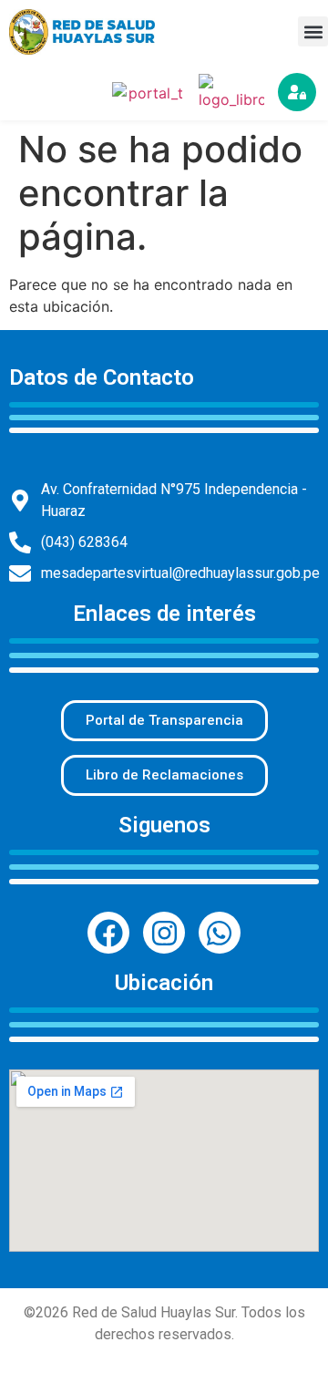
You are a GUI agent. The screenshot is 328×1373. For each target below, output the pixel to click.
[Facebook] (108, 933)
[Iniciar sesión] (297, 92)
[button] (313, 31)
